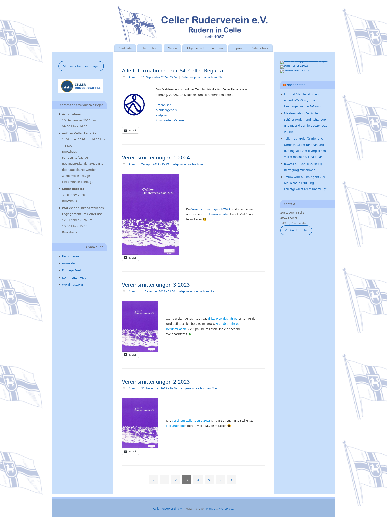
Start (221, 77)
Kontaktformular (296, 230)
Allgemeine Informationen (205, 48)
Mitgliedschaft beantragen (81, 66)
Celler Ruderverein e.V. (167, 508)
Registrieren (70, 256)
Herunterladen (219, 214)
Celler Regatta (191, 77)
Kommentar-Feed (74, 277)
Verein (172, 48)
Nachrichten (149, 48)
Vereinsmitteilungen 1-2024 (156, 157)
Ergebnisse (163, 105)
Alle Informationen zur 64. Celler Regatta (172, 70)
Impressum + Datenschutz (250, 48)
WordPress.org (72, 284)
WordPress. (226, 508)
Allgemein (179, 164)
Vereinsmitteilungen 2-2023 (156, 381)
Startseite (125, 48)
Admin (133, 77)
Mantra (210, 508)
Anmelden (69, 263)
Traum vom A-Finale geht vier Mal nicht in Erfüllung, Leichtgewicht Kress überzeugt (305, 183)
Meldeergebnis (166, 110)
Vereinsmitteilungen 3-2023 (156, 284)
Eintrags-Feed (71, 270)
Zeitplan (161, 115)
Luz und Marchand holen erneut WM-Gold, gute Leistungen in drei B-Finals (302, 100)
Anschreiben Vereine (170, 120)
